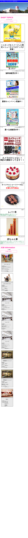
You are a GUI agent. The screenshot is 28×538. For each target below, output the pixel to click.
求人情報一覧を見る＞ (9, 251)
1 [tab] (13, 14)
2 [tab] (15, 14)
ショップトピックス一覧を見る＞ (9, 21)
